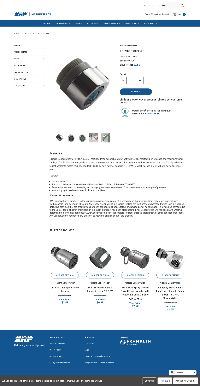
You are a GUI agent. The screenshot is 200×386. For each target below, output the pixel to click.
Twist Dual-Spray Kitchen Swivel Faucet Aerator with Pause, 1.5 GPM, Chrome (135, 291)
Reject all (165, 380)
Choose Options (64, 275)
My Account (149, 6)
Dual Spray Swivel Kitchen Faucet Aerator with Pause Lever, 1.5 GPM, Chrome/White (170, 293)
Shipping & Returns (57, 356)
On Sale (18, 45)
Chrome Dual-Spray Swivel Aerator (65, 289)
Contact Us (89, 343)
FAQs (87, 350)
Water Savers (21, 72)
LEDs (16, 59)
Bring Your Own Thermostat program (99, 363)
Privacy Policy (55, 350)
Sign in (147, 14)
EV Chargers (20, 66)
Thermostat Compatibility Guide (97, 356)
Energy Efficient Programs (59, 363)
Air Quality (19, 86)
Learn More (153, 113)
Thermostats (20, 52)
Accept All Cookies (186, 380)
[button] (182, 372)
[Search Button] (182, 5)
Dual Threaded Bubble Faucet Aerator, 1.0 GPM (100, 289)
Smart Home (20, 79)
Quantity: (124, 74)
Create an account (161, 14)
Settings (149, 380)
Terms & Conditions (57, 343)
